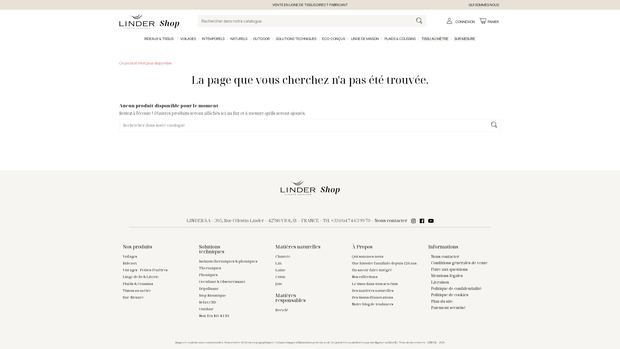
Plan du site (442, 301)
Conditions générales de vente (459, 262)
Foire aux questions (449, 269)
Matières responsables (290, 298)
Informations (443, 246)
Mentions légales (447, 275)
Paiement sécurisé (448, 307)
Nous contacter (390, 220)
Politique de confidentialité (456, 288)
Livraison (440, 282)
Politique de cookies (449, 294)
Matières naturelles (297, 246)
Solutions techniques (211, 249)
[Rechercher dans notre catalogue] (419, 21)
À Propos (362, 246)
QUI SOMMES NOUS (484, 4)
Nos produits (137, 246)
